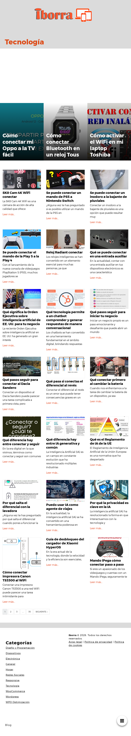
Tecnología (12, 685)
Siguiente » (41, 611)
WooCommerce (15, 691)
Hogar (9, 669)
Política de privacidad (98, 642)
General (10, 664)
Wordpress (12, 696)
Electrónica (13, 658)
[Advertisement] (65, 75)
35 (29, 611)
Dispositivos (13, 653)
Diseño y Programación (20, 647)
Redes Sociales (15, 675)
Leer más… (9, 214)
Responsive (12, 680)
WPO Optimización (18, 702)
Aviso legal (75, 642)
